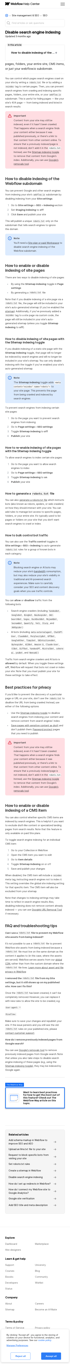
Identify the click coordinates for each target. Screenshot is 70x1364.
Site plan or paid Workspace (43, 243)
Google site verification (22, 1198)
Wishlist (39, 1282)
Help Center (31, 3)
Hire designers (13, 1250)
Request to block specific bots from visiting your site (29, 1157)
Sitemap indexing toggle (45, 152)
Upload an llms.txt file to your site (27, 1149)
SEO (45, 15)
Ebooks (9, 1277)
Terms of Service (14, 1327)
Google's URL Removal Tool (47, 909)
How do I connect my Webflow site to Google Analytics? (29, 1191)
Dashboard (11, 1244)
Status (8, 1288)
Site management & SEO (25, 15)
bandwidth (40, 571)
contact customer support (19, 1033)
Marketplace (42, 1244)
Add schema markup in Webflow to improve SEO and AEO (28, 1142)
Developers (11, 1282)
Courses (9, 1271)
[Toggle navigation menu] (62, 4)
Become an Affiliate (46, 1309)
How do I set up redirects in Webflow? (30, 1183)
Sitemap (9, 1309)
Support (9, 1265)
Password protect (42, 729)
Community (41, 1277)
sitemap (9, 311)
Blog (37, 1271)
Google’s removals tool (31, 1050)
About (8, 1303)
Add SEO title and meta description (28, 1205)
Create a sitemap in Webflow (25, 1170)
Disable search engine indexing (26, 1177)
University (40, 1265)
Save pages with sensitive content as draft (34, 725)
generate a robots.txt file (33, 500)
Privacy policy (42, 1327)
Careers (39, 1303)
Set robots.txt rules (19, 1164)
